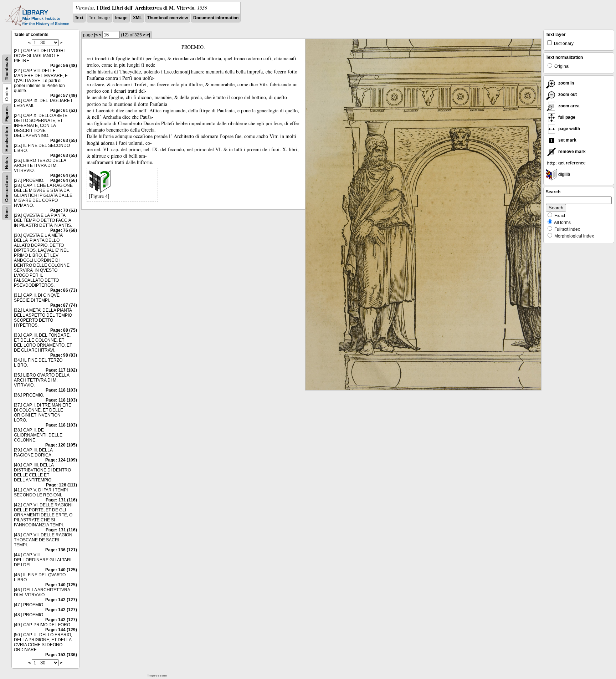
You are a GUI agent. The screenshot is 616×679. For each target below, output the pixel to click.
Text (79, 17)
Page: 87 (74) (63, 305)
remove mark (571, 151)
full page (566, 117)
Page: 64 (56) (63, 175)
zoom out (567, 94)
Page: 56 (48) (63, 65)
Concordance (6, 188)
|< (96, 34)
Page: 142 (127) (61, 599)
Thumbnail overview (167, 17)
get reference (571, 162)
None (6, 212)
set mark (566, 140)
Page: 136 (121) (61, 549)
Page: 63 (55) (63, 140)
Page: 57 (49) (63, 95)
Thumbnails (6, 68)
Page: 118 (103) (61, 390)
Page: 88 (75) (63, 330)
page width (568, 128)
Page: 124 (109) (61, 460)
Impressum (157, 675)
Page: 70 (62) (63, 210)
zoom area (568, 105)
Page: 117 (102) (61, 370)
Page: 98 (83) (63, 355)
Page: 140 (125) (61, 569)
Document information (215, 17)
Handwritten (6, 139)
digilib (563, 174)
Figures (6, 114)
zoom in (565, 83)
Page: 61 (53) (63, 110)
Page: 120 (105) (61, 445)
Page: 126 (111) (61, 485)
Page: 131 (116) (61, 499)
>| (148, 34)
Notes (6, 163)
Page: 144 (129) (61, 629)
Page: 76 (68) (63, 230)
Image (121, 17)
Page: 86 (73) (63, 290)
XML (137, 17)
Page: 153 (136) (61, 654)
